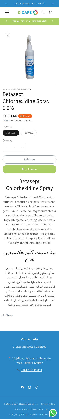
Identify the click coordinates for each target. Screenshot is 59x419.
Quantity (8, 140)
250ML (30, 133)
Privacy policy (21, 409)
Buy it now (29, 169)
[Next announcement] (52, 3)
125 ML (12, 133)
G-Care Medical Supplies (24, 404)
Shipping (7, 120)
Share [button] (9, 315)
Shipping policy (19, 414)
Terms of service (40, 409)
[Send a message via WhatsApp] (52, 412)
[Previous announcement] (6, 3)
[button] (7, 12)
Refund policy (48, 404)
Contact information (40, 414)
